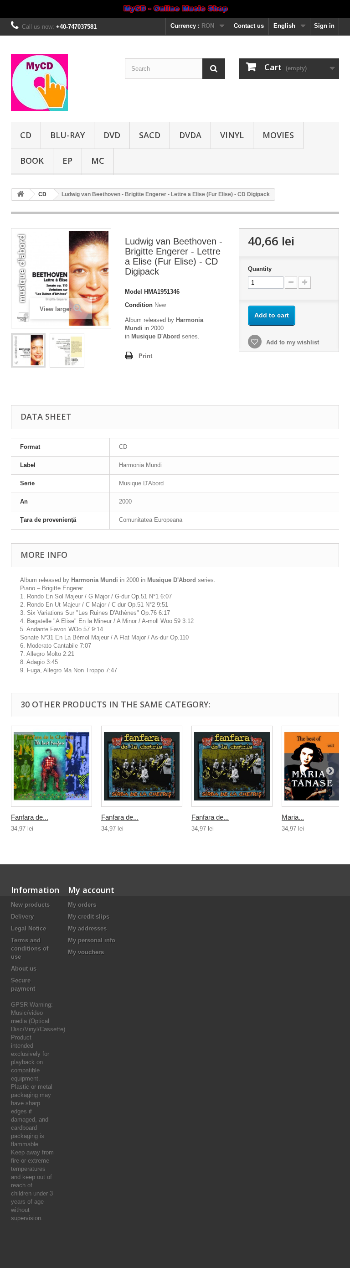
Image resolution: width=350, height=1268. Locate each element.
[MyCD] (61, 82)
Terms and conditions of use (29, 948)
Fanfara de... (29, 817)
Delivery (22, 916)
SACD (149, 135)
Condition (139, 304)
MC (97, 160)
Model (133, 291)
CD (25, 135)
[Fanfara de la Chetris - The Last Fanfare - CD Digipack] (51, 766)
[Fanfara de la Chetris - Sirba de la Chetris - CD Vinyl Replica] (232, 766)
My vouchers (86, 952)
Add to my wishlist (291, 342)
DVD (111, 135)
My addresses (87, 928)
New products (30, 904)
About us (23, 968)
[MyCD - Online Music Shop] (175, 9)
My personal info (91, 940)
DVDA (190, 135)
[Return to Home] (20, 194)
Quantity (260, 268)
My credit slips (88, 916)
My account (91, 889)
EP (67, 160)
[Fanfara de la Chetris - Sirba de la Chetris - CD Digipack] (141, 766)
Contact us (249, 25)
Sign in (324, 25)
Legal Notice (28, 928)
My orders (82, 904)
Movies (278, 135)
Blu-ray (67, 135)
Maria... (293, 817)
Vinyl (232, 135)
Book (32, 160)
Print (145, 356)
